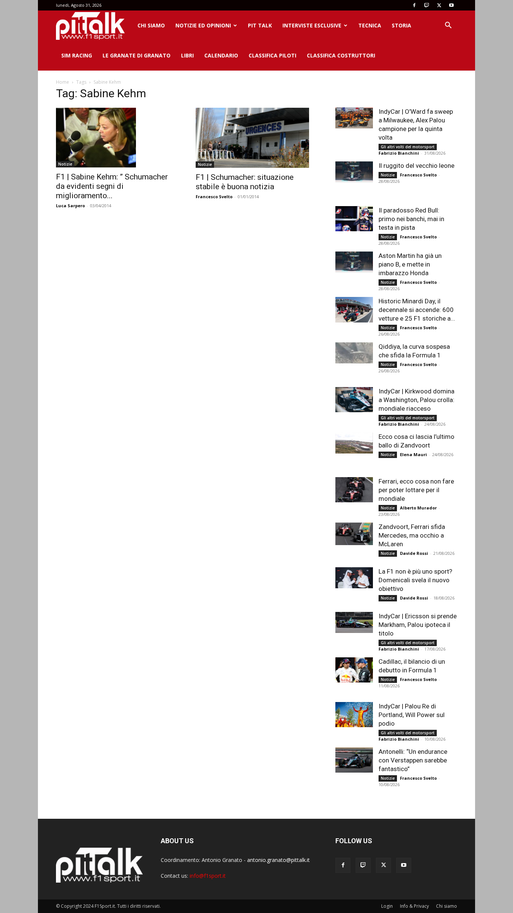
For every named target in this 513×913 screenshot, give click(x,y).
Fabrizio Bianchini (399, 153)
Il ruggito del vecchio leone (416, 165)
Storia (401, 25)
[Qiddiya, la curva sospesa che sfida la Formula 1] (354, 352)
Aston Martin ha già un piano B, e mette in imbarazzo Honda (410, 264)
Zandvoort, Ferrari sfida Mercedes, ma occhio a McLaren (412, 535)
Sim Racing (76, 55)
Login (387, 906)
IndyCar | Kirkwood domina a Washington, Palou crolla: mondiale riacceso (416, 399)
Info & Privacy (414, 906)
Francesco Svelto (214, 196)
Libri (187, 55)
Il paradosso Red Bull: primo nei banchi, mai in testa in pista (411, 218)
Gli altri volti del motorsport (408, 146)
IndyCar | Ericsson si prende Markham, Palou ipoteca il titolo (418, 624)
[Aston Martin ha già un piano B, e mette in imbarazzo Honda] (354, 262)
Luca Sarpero (70, 205)
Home (62, 82)
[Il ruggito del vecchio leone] (354, 171)
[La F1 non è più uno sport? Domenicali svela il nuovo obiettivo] (354, 577)
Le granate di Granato (136, 55)
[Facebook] (414, 5)
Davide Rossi (414, 553)
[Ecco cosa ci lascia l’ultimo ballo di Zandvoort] (354, 442)
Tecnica (369, 25)
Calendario (221, 55)
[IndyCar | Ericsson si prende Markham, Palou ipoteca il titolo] (354, 622)
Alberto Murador (418, 508)
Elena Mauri (413, 454)
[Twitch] (426, 5)
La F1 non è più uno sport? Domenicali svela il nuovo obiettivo (415, 580)
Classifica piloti (272, 55)
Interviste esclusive (311, 25)
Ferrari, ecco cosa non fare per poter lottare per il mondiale (416, 490)
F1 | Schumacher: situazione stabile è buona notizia (245, 182)
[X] (439, 5)
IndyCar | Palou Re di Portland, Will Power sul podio (412, 714)
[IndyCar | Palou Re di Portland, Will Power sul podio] (354, 714)
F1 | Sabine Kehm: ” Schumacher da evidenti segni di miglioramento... (112, 186)
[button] (448, 26)
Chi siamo (151, 25)
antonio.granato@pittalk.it (278, 859)
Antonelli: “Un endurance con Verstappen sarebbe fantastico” (413, 760)
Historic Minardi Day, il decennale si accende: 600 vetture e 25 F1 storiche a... (417, 309)
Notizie (65, 164)
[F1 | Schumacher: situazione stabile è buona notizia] (256, 138)
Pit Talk (260, 25)
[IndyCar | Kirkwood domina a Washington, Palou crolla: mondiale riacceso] (354, 399)
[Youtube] (451, 5)
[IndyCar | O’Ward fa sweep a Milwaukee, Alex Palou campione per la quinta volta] (354, 117)
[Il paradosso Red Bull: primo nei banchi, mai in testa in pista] (354, 218)
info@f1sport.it (208, 875)
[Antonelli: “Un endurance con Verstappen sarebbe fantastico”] (354, 760)
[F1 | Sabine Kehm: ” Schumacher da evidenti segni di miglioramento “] (117, 137)
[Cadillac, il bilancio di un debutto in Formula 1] (354, 669)
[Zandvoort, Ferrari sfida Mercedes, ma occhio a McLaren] (354, 534)
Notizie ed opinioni (203, 25)
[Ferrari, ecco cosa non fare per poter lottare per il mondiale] (354, 489)
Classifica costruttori (341, 55)
